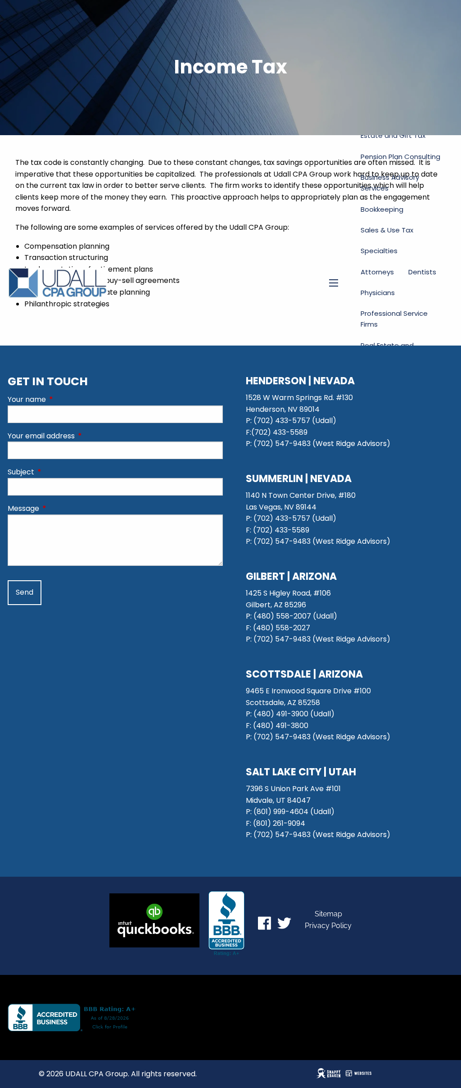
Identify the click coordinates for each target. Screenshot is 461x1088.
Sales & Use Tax (387, 230)
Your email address (77, 436)
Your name (63, 399)
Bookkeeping (382, 209)
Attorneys (377, 272)
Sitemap (328, 914)
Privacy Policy (328, 925)
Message (59, 508)
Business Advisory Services (390, 183)
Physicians (378, 292)
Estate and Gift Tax (393, 135)
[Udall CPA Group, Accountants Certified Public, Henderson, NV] (226, 923)
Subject (57, 472)
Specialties (379, 250)
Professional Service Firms (394, 319)
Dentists (422, 272)
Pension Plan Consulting (400, 156)
